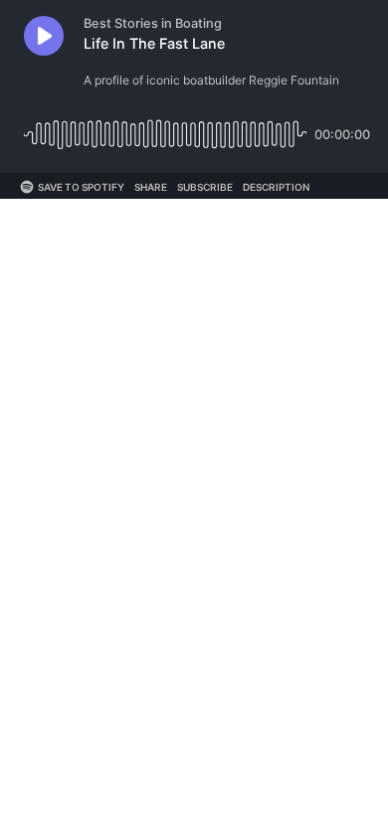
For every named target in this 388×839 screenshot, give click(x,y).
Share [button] (150, 187)
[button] (44, 36)
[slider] (165, 126)
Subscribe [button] (205, 187)
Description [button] (276, 187)
